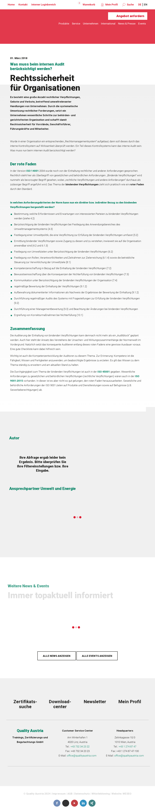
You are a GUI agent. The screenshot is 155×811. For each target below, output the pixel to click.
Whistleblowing (101, 793)
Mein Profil (111, 4)
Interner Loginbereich (43, 4)
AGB (70, 793)
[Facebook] (57, 803)
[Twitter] (66, 803)
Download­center (60, 704)
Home (11, 4)
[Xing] (92, 803)
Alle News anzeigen (56, 655)
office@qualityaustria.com (81, 755)
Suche (130, 4)
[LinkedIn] (83, 803)
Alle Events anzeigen (97, 655)
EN (145, 4)
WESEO (127, 793)
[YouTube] (74, 803)
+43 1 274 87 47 (127, 746)
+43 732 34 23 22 (80, 746)
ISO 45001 (103, 371)
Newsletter (95, 701)
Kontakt (23, 4)
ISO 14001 (32, 170)
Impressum (59, 793)
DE (139, 4)
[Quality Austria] (26, 23)
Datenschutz (82, 793)
